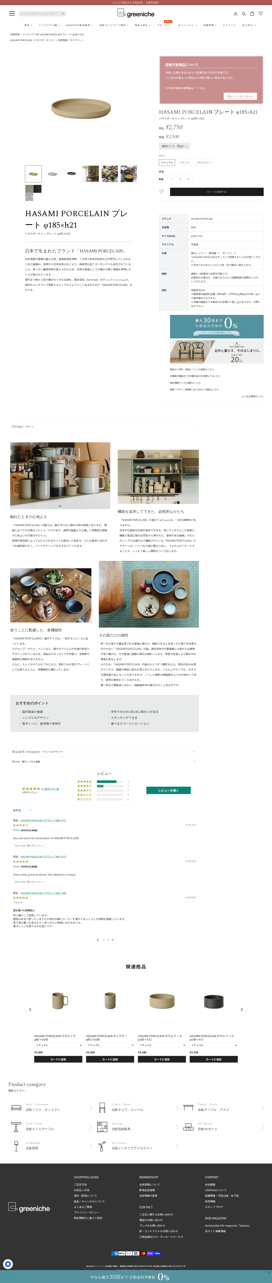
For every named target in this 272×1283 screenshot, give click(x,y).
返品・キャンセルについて (89, 1201)
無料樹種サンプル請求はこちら (185, 382)
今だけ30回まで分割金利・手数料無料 (136, 2)
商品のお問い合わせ (151, 1220)
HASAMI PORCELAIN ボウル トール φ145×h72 (212, 1037)
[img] (20, 825)
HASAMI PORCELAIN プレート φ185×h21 (62, 34)
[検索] (244, 14)
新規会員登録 (147, 1190)
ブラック (185, 162)
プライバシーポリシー (87, 1212)
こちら (200, 88)
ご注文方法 (80, 1184)
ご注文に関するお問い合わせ (156, 1214)
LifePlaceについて (216, 1190)
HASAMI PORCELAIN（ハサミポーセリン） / (34, 40)
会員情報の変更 (148, 1195)
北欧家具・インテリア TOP (24, 34)
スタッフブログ (214, 1207)
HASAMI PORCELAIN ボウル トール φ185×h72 (160, 1037)
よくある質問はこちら (253, 396)
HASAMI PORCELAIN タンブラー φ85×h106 (106, 1037)
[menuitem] (18, 25)
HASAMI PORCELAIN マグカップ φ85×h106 (54, 1037)
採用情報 (210, 1201)
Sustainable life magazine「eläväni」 (228, 1225)
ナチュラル (167, 162)
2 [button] (103, 939)
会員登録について (149, 1184)
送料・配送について (85, 1195)
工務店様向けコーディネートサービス (161, 1237)
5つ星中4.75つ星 (50, 789)
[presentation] (30, 1009)
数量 (161, 178)
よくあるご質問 (83, 1207)
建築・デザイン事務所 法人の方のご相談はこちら (194, 389)
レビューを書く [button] (168, 790)
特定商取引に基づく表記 (88, 1218)
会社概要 (210, 1184)
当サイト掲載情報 (215, 1231)
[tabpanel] (60, 478)
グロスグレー (204, 162)
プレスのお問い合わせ (152, 1225)
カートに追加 (58, 1059)
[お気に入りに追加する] (162, 192)
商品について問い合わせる (240, 96)
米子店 (235, 1195)
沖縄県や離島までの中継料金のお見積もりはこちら (195, 375)
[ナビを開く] (12, 13)
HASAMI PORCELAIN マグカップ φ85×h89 (43, 893)
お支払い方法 (81, 1190)
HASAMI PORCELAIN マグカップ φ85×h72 (43, 820)
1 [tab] (60, 506)
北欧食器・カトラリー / (70, 40)
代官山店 (223, 1195)
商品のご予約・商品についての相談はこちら (192, 369)
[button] (84, 781)
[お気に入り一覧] (261, 14)
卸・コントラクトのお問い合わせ (158, 1231)
